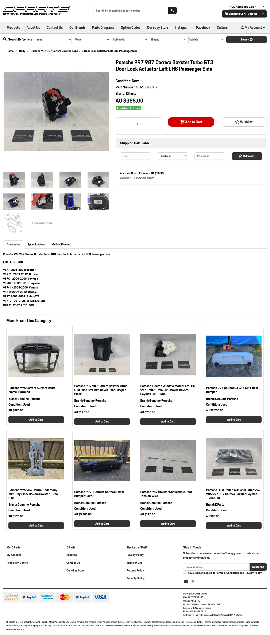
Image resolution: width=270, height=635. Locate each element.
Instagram (182, 27)
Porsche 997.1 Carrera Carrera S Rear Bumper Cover (99, 493)
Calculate (248, 156)
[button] (253, 27)
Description (13, 244)
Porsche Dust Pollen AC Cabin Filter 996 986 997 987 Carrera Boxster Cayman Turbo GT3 (233, 494)
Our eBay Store (75, 570)
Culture (222, 27)
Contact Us (55, 27)
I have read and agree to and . (224, 573)
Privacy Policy (135, 554)
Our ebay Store (157, 27)
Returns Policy (135, 570)
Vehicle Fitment (61, 244)
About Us (33, 27)
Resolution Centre (17, 562)
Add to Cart (193, 122)
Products (13, 27)
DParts (131, 93)
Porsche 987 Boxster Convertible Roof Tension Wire (166, 493)
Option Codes (130, 27)
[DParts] (36, 10)
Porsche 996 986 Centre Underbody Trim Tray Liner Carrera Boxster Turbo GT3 (33, 494)
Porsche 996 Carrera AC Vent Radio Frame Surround (31, 389)
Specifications (36, 244)
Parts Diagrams (103, 27)
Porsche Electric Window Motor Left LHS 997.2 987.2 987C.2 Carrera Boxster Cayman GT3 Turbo (167, 390)
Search (245, 39)
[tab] (13, 244)
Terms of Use (134, 562)
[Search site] (172, 10)
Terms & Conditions (227, 572)
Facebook (203, 27)
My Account (14, 554)
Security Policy (136, 578)
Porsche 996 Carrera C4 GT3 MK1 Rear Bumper (232, 389)
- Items (243, 13)
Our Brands (77, 27)
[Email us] (186, 581)
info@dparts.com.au (201, 608)
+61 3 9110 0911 (197, 611)
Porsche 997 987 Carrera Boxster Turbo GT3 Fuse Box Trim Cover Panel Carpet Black (100, 390)
